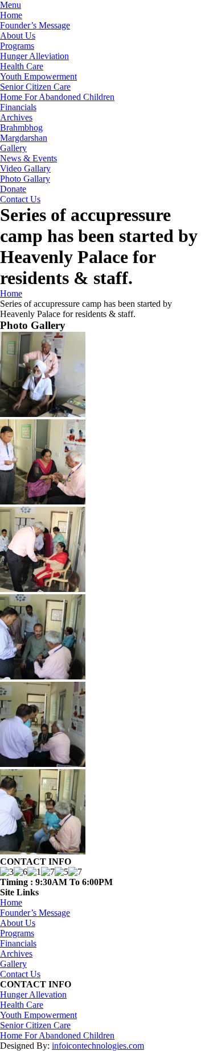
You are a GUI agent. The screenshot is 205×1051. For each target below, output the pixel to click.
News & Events (28, 158)
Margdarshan (23, 138)
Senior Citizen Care (35, 86)
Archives (16, 117)
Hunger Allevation (33, 994)
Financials (18, 107)
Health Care (21, 66)
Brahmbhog (21, 127)
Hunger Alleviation (34, 56)
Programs (17, 46)
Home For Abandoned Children (57, 97)
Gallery (13, 148)
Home (11, 15)
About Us (17, 35)
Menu (10, 5)
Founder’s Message (35, 25)
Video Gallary (25, 168)
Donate (13, 189)
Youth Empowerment (38, 76)
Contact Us (20, 199)
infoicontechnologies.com (98, 1045)
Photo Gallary (25, 178)
